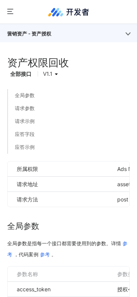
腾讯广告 (68, 12)
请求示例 (25, 121)
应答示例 (25, 147)
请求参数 (25, 108)
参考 (45, 254)
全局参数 (25, 95)
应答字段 (25, 134)
